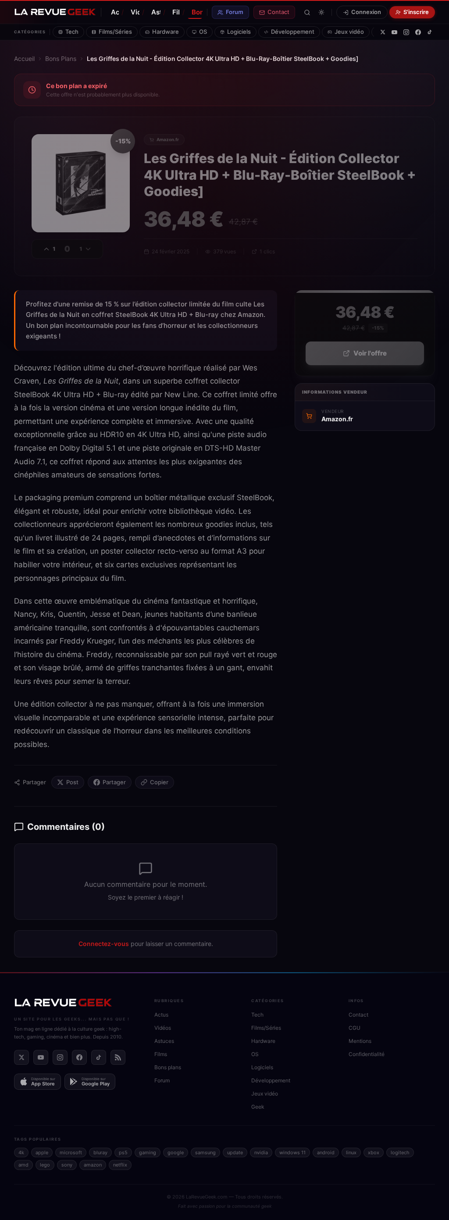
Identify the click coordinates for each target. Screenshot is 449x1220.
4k (21, 1152)
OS (203, 31)
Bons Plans (60, 58)
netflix (120, 1165)
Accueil (24, 58)
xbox (373, 1152)
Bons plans (197, 12)
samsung (205, 1152)
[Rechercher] (307, 12)
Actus (115, 12)
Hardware (165, 31)
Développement (292, 31)
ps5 (123, 1152)
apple (42, 1152)
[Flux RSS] (117, 1057)
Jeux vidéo (349, 31)
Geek (257, 1106)
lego (45, 1165)
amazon (93, 1165)
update (235, 1152)
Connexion (366, 11)
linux (351, 1152)
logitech (400, 1152)
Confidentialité (367, 1054)
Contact (278, 11)
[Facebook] (418, 32)
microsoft (71, 1152)
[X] (383, 32)
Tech (71, 31)
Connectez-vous (103, 943)
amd (23, 1165)
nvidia (261, 1152)
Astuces (155, 12)
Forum (234, 11)
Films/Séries (115, 31)
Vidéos (135, 12)
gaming (147, 1152)
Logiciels (239, 31)
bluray (100, 1152)
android (326, 1152)
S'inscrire (416, 11)
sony (66, 1165)
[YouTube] (394, 32)
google (175, 1152)
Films (176, 12)
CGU (354, 1027)
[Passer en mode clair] (321, 12)
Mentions (360, 1041)
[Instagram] (406, 32)
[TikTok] (429, 32)
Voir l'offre (370, 353)
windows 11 (292, 1152)
